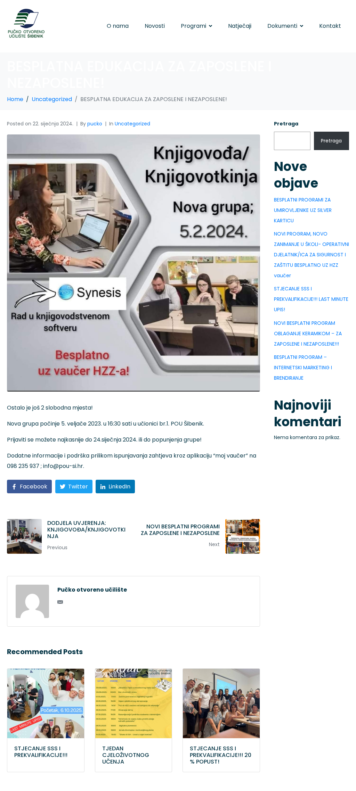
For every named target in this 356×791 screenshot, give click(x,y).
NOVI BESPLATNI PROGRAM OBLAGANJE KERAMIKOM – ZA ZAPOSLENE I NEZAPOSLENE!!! (308, 333)
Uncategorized (132, 123)
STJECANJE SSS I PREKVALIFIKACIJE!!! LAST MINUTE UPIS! (311, 299)
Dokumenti (282, 26)
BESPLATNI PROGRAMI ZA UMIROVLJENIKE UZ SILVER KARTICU (303, 210)
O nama (118, 26)
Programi (193, 26)
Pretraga (286, 123)
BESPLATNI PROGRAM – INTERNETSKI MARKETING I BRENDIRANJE (303, 367)
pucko (94, 123)
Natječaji (239, 26)
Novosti (155, 26)
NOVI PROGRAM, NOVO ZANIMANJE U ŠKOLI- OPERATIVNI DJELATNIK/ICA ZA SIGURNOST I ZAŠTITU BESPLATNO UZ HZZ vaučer (311, 254)
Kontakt (330, 26)
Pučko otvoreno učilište (92, 590)
